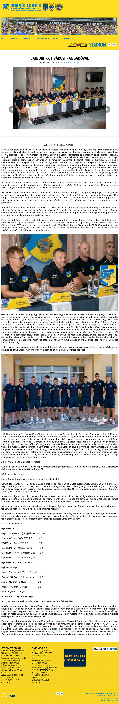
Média (55, 38)
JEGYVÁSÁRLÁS (68, 38)
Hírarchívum (58, 62)
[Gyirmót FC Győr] (34, 7)
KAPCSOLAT (101, 696)
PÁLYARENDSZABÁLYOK (109, 698)
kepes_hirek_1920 (69, 62)
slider (77, 62)
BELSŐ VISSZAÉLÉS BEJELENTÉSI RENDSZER (102, 693)
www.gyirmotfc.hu (56, 631)
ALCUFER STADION (42, 38)
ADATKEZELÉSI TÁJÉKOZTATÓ (108, 700)
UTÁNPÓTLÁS (113, 696)
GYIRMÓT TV (26, 38)
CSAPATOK (13, 38)
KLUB (3, 38)
